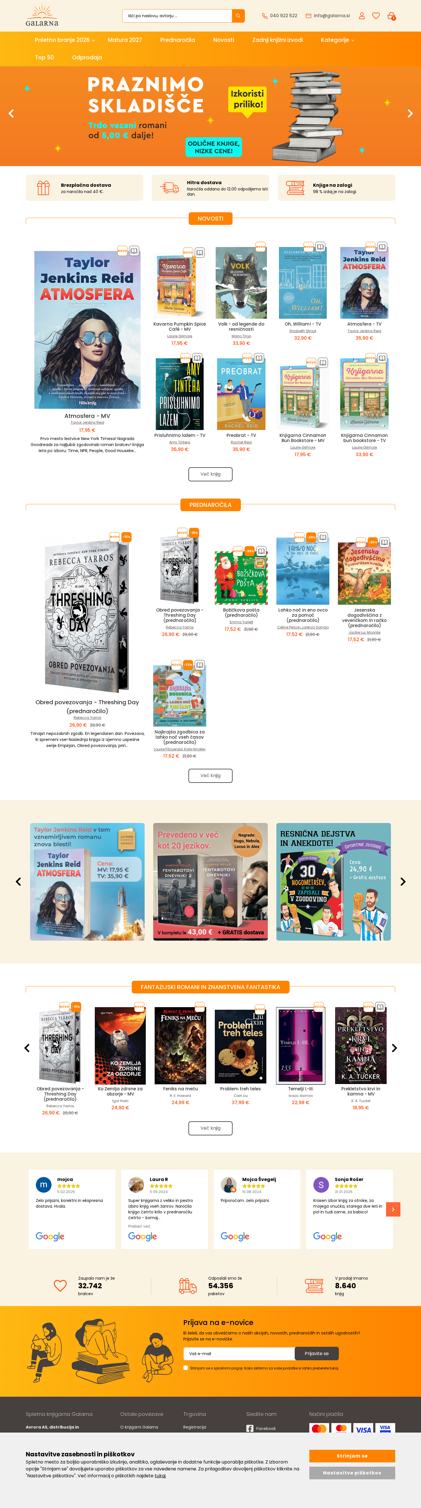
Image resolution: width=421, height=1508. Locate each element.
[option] (210, 116)
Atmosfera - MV (87, 416)
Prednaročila (177, 40)
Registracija (194, 1427)
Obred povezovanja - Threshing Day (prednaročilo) (179, 615)
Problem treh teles (240, 1089)
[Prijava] (362, 15)
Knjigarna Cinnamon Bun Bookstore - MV (303, 437)
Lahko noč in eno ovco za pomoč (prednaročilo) (303, 615)
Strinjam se (352, 1456)
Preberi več (139, 1226)
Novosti (223, 40)
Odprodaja (87, 57)
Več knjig (210, 474)
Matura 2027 (125, 40)
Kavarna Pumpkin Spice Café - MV (180, 326)
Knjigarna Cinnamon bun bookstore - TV (364, 437)
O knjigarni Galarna (139, 1427)
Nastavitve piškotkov (352, 1473)
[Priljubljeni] (376, 16)
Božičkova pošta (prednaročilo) (241, 612)
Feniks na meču (180, 1089)
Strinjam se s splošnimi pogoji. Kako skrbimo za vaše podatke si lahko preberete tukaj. (264, 1368)
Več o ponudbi (86, 881)
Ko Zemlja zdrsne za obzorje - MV (120, 1091)
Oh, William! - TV (303, 324)
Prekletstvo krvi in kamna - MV (360, 1091)
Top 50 (44, 57)
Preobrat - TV (241, 435)
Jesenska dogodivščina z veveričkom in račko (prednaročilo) (364, 618)
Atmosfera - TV (364, 324)
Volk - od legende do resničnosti (241, 326)
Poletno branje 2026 (62, 40)
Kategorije (335, 40)
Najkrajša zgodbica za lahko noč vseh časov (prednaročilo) (180, 737)
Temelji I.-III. (301, 1089)
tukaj (160, 1475)
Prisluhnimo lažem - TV (179, 435)
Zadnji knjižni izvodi (277, 40)
